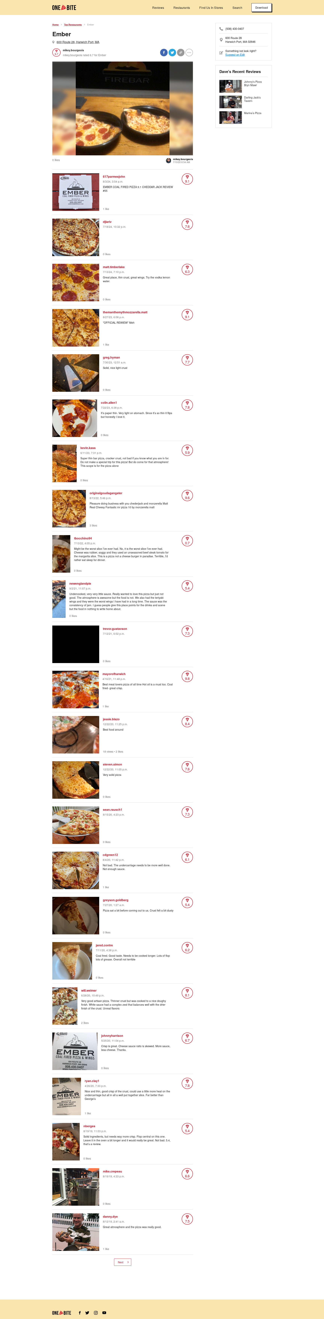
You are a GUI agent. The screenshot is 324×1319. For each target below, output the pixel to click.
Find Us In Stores (211, 7)
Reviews (158, 7)
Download (261, 7)
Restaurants (181, 7)
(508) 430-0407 (234, 29)
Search (237, 7)
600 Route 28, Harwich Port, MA (78, 42)
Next (120, 1262)
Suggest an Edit (235, 54)
